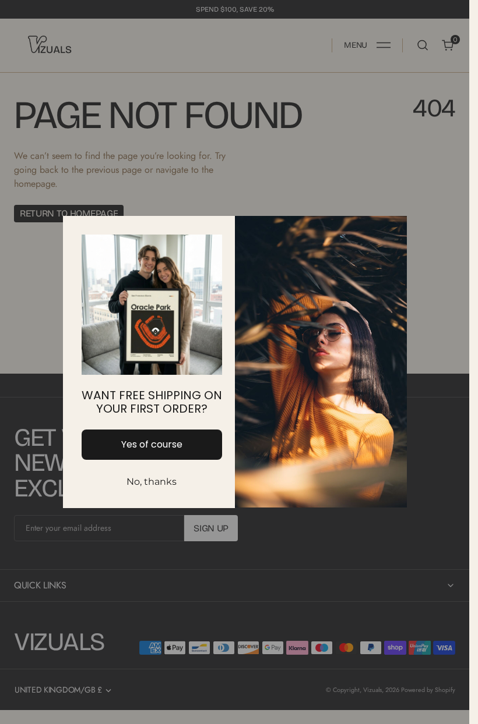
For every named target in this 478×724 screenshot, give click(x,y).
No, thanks (151, 481)
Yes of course (151, 444)
